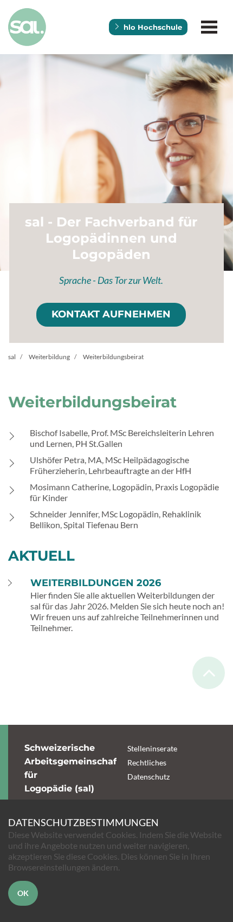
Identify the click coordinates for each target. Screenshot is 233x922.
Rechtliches (146, 762)
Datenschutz (148, 776)
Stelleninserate (152, 748)
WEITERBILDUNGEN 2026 (95, 583)
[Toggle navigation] (209, 27)
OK (23, 893)
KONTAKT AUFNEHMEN (111, 314)
